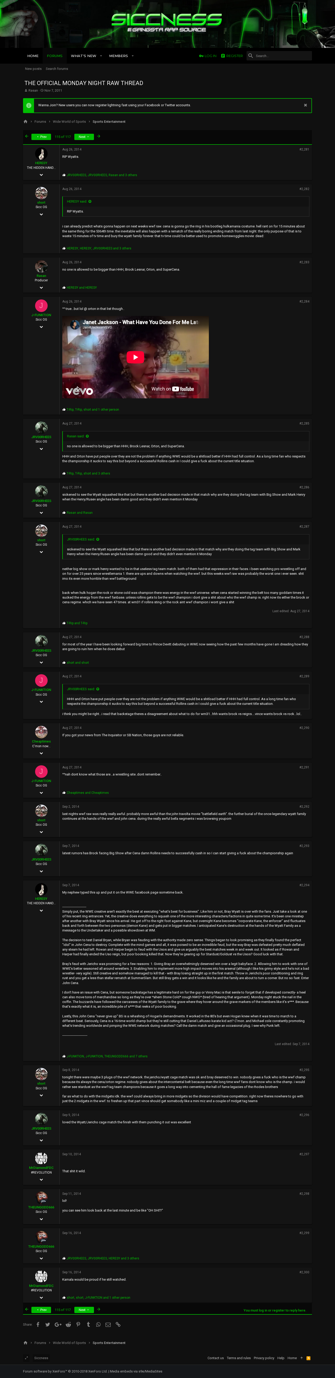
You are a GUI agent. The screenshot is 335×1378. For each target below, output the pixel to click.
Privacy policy (264, 1358)
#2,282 (304, 189)
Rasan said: (76, 436)
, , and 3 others (102, 175)
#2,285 (304, 423)
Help (280, 1358)
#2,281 (304, 149)
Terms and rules (239, 1358)
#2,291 (304, 767)
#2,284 (304, 301)
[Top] (301, 1358)
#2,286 (304, 487)
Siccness (41, 1358)
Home (292, 1358)
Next (82, 137)
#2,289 (304, 676)
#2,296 (304, 1115)
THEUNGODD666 (41, 1207)
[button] (101, 55)
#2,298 (304, 1194)
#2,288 (304, 637)
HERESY (41, 163)
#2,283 (304, 262)
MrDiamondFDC (41, 1168)
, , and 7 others (107, 1056)
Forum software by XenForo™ (65, 1371)
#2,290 (304, 728)
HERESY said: (77, 201)
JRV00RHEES (41, 437)
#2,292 (304, 806)
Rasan (33, 90)
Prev (43, 137)
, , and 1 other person (93, 409)
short (41, 202)
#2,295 (304, 1070)
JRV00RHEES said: (81, 539)
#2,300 (304, 1272)
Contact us (216, 1358)
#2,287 (304, 526)
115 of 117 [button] (63, 137)
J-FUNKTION (41, 315)
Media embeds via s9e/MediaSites (136, 1371)
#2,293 (304, 846)
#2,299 (304, 1233)
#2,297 (304, 1154)
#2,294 (304, 885)
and (82, 287)
